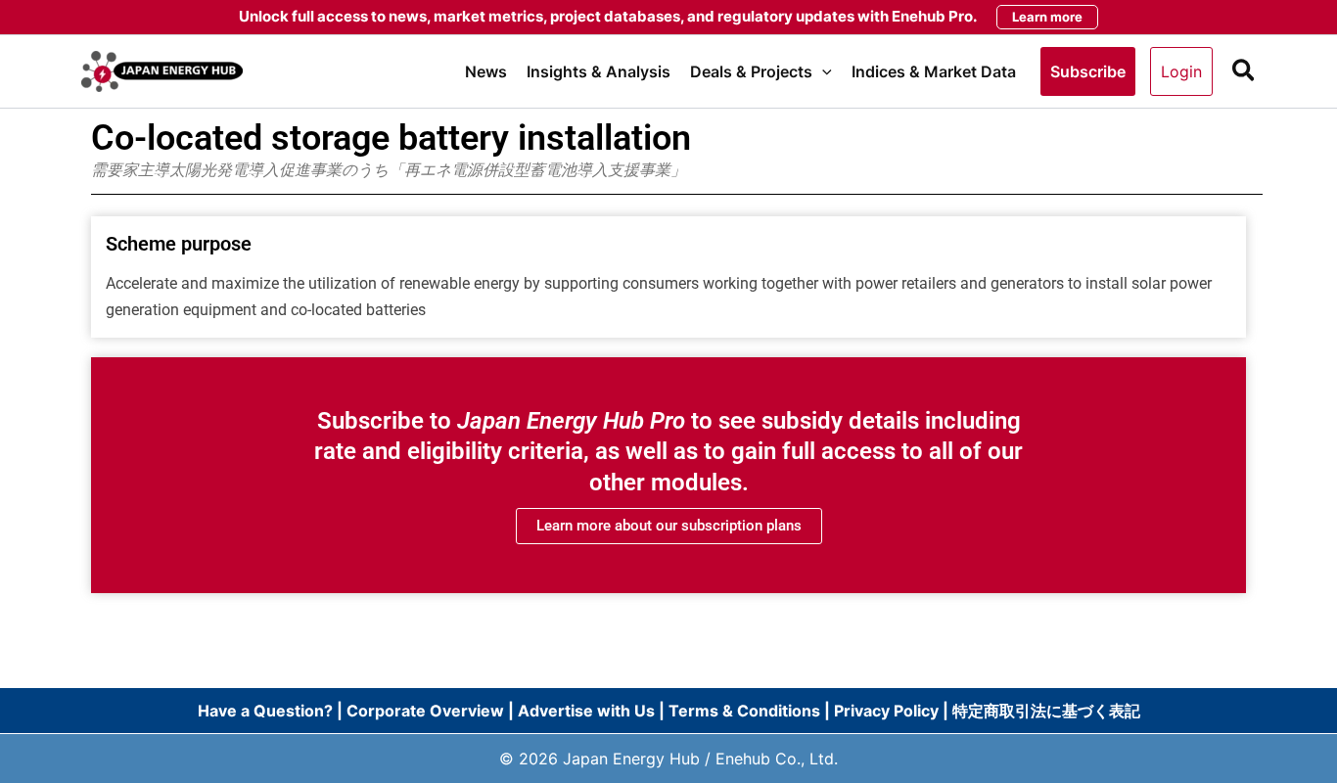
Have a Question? (267, 710)
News (486, 71)
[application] (822, 71)
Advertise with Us (586, 710)
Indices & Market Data (934, 71)
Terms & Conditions (744, 710)
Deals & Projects (751, 71)
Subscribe (1088, 71)
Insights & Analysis (598, 71)
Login (1181, 71)
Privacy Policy (886, 710)
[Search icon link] (1244, 73)
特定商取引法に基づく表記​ (1046, 710)
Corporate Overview (425, 710)
